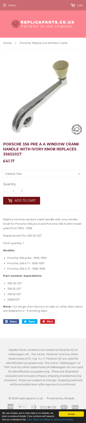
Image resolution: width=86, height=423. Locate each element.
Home (7, 43)
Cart (79, 5)
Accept (71, 414)
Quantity (9, 184)
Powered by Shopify (60, 398)
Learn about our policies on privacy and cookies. (50, 419)
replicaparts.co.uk (31, 398)
